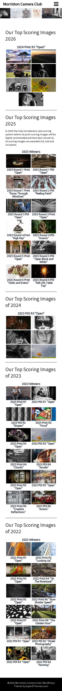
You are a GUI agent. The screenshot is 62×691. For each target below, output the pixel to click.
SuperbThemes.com (37, 686)
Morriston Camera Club (22, 3)
